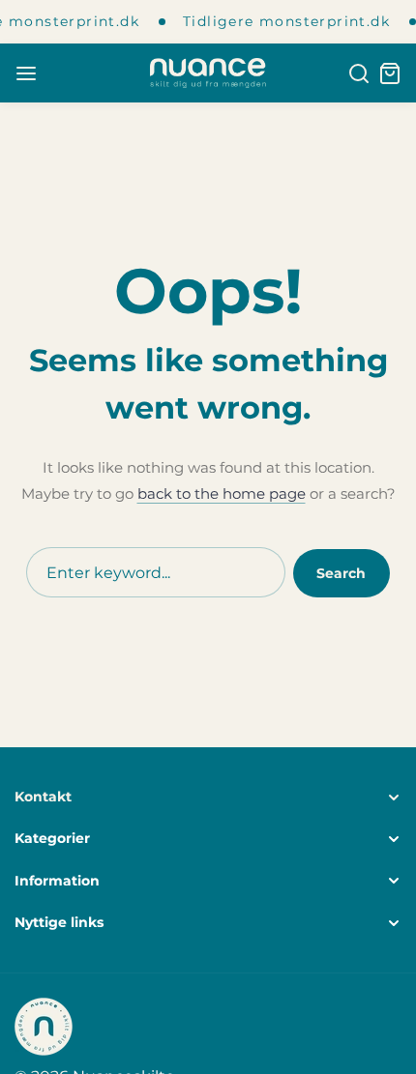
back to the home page (221, 493)
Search (341, 573)
